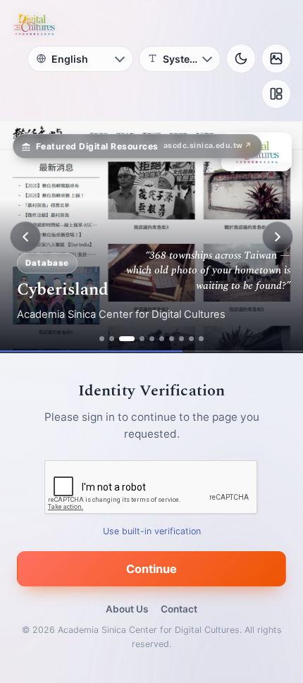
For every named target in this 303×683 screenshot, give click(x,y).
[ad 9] (191, 338)
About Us (127, 609)
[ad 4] (136, 338)
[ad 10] (201, 338)
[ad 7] (171, 338)
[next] (277, 236)
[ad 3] (121, 338)
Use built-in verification (152, 531)
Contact (179, 609)
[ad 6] (161, 338)
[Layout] (276, 94)
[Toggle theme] (241, 58)
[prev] (25, 236)
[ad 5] (151, 338)
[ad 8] (181, 338)
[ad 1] (101, 338)
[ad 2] (111, 338)
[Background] (276, 58)
